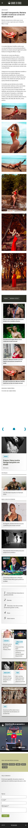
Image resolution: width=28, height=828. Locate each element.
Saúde (5, 706)
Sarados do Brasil (8, 456)
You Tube (4, 767)
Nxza (8, 613)
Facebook (4, 764)
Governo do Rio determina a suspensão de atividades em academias (11, 711)
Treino (17, 673)
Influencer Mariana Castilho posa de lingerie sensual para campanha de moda (13, 361)
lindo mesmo (11, 618)
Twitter (23, 764)
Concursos (6, 641)
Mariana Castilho (14, 298)
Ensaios (6, 298)
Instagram (11, 764)
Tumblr (18, 764)
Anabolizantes (7, 673)
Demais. (9, 600)
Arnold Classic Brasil (19, 642)
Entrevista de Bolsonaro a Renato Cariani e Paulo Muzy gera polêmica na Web (13, 579)
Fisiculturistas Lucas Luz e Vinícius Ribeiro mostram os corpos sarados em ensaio (14, 462)
